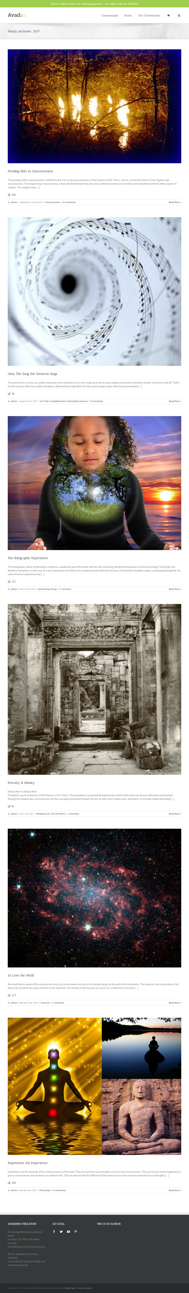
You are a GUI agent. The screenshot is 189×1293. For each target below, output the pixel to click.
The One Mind (58, 813)
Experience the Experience (28, 1163)
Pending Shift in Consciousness (30, 171)
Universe (83, 401)
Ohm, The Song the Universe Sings (32, 374)
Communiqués (110, 15)
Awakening (43, 589)
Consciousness (52, 202)
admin (14, 202)
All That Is (45, 401)
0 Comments (69, 202)
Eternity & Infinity (21, 783)
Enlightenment (58, 401)
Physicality (44, 1190)
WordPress (70, 1288)
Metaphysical (43, 813)
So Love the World (21, 975)
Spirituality (72, 401)
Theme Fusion (84, 1288)
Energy (53, 589)
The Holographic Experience (28, 558)
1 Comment (65, 589)
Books (128, 15)
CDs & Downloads (149, 15)
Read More (174, 202)
